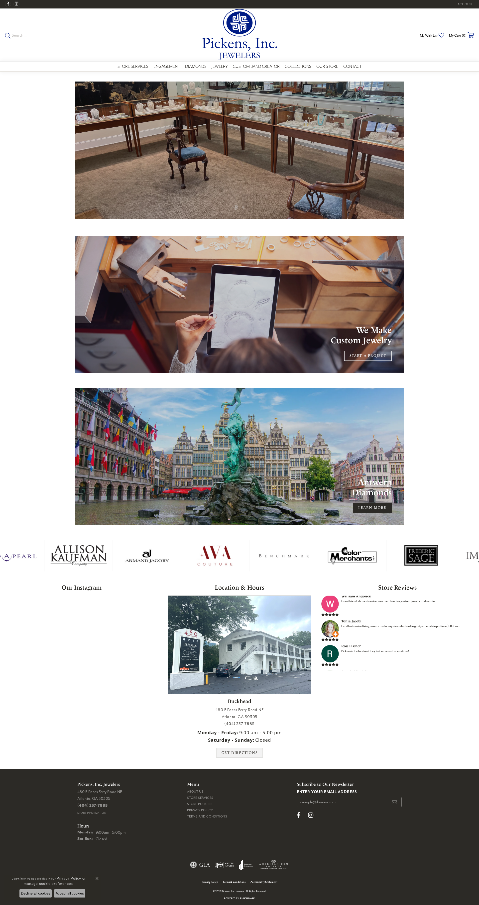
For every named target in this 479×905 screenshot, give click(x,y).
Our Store (327, 66)
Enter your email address (327, 791)
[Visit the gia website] (200, 865)
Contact (352, 66)
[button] (465, 4)
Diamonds (196, 66)
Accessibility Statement (263, 882)
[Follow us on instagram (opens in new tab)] (16, 4)
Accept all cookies (70, 893)
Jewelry (220, 66)
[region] (239, 150)
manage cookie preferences (48, 884)
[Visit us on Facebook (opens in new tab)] (8, 4)
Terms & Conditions (234, 882)
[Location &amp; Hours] (239, 644)
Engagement (166, 66)
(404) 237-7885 (239, 723)
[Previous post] (15, 619)
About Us (195, 791)
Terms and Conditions (207, 816)
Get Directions (239, 753)
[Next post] (147, 619)
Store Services (133, 66)
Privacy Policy (200, 810)
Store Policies (200, 804)
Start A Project (368, 356)
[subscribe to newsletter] (394, 802)
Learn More (372, 508)
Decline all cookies (35, 893)
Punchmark (247, 898)
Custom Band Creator (256, 66)
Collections (298, 66)
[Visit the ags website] (273, 865)
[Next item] (409, 150)
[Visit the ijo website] (224, 865)
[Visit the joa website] (246, 865)
